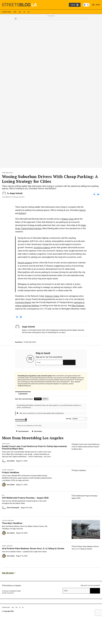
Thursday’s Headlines (12, 523)
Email (38, 362)
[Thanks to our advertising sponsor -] (51, 92)
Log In (73, 5)
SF (24, 12)
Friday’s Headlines (10, 472)
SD (28, 12)
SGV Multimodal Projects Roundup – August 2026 (25, 498)
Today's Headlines (8, 469)
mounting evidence (42, 247)
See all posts (8, 573)
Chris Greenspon (13, 508)
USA (14, 12)
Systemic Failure (52, 296)
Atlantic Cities (67, 219)
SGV (3, 495)
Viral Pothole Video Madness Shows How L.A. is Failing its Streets (33, 548)
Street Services (7, 546)
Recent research (25, 262)
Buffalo (22, 213)
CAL (20, 12)
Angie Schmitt (16, 193)
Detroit (82, 210)
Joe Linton (11, 461)
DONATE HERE (6, 12)
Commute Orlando (23, 302)
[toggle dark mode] (86, 4)
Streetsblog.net (7, 172)
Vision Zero (6, 443)
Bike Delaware (78, 305)
